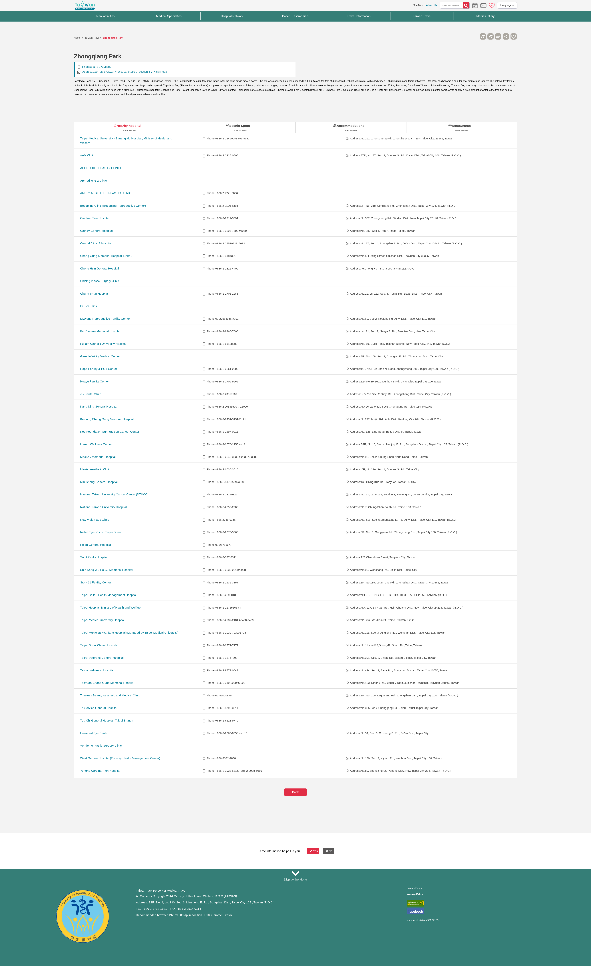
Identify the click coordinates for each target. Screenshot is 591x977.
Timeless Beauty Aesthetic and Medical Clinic (110, 695)
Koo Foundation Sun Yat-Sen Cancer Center (109, 431)
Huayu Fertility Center (94, 381)
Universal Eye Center (94, 733)
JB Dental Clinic (90, 394)
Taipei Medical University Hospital (102, 620)
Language (505, 5)
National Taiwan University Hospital (103, 507)
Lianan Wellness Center (96, 444)
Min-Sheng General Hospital (99, 482)
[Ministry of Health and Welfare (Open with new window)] (82, 942)
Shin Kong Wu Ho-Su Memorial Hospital (106, 569)
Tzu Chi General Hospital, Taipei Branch (106, 720)
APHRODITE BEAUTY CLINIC (100, 168)
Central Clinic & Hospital (96, 243)
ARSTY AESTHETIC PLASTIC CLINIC (105, 193)
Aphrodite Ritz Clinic (93, 180)
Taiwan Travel (92, 37)
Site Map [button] (295, 873)
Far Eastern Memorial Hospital (100, 331)
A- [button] (483, 36)
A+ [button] (490, 36)
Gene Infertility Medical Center (100, 356)
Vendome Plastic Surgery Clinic (101, 745)
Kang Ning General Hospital (98, 406)
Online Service (483, 5)
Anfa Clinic (87, 155)
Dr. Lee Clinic (89, 306)
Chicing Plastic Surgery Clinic (99, 281)
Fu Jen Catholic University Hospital (103, 343)
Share (506, 36)
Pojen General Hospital (95, 544)
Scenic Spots (239, 125)
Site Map (418, 5)
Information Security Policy (415, 894)
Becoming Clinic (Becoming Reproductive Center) (113, 205)
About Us (431, 5)
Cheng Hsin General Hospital (99, 268)
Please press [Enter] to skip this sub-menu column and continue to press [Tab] (475, 36)
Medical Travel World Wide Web (85, 6)
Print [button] (498, 36)
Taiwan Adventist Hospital (97, 670)
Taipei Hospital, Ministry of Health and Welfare (110, 607)
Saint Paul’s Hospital (93, 557)
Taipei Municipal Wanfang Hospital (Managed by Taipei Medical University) (129, 632)
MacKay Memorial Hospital (98, 456)
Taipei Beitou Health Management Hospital (108, 595)
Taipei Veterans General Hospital (102, 657)
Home (77, 37)
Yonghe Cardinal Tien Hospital (100, 770)
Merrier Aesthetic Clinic (95, 469)
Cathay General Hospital (96, 230)
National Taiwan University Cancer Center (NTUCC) (114, 494)
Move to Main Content (12, 5)
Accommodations (350, 125)
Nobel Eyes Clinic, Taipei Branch (101, 532)
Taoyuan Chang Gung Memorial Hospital (107, 682)
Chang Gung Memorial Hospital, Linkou (106, 255)
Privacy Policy (414, 888)
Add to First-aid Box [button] (514, 36)
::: (409, 5)
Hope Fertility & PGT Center (98, 368)
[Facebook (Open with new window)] (415, 911)
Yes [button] (315, 851)
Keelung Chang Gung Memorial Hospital (107, 419)
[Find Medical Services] (474, 5)
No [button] (330, 851)
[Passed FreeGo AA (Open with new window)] (415, 903)
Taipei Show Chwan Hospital (99, 645)
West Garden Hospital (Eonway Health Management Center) (120, 758)
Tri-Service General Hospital (98, 708)
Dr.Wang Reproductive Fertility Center (105, 318)
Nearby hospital (129, 125)
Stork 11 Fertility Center (95, 582)
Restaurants (461, 125)
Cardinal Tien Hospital (94, 218)
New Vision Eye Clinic (94, 519)
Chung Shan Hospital (94, 293)
